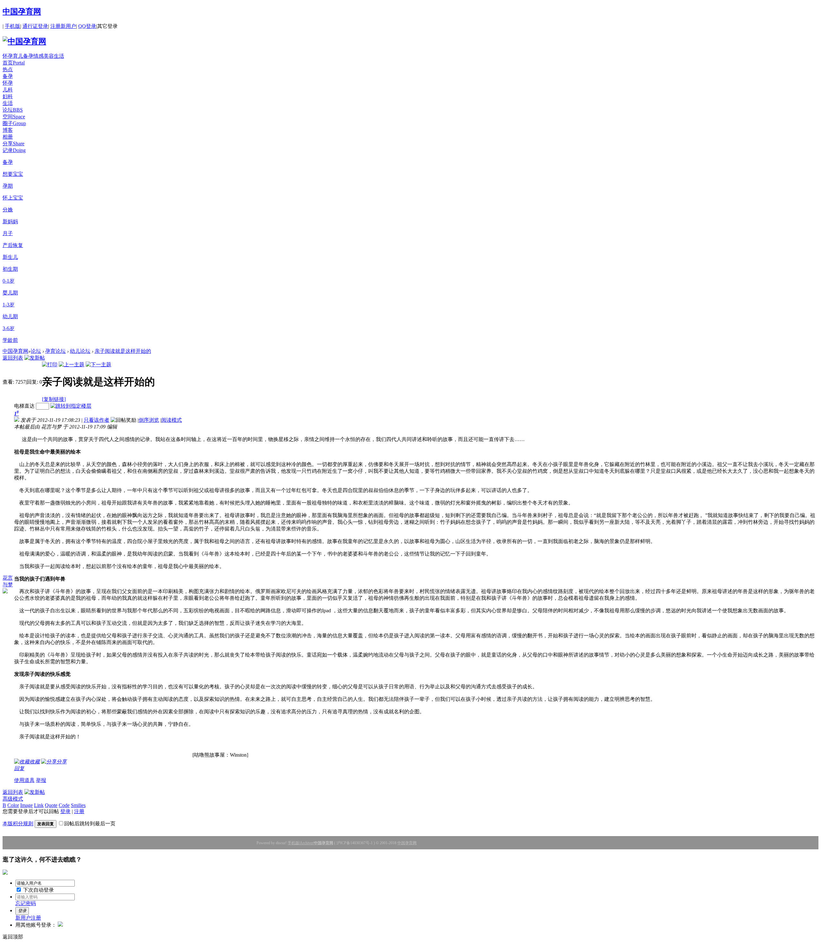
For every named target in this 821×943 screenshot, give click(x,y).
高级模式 (13, 799)
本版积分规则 (18, 823)
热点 (8, 69)
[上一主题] (71, 364)
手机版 (12, 26)
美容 (49, 56)
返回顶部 (13, 936)
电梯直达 (24, 406)
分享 (13, 143)
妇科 (8, 96)
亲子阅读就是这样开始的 (123, 351)
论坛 (13, 110)
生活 (59, 56)
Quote (51, 805)
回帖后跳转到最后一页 (89, 823)
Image (26, 805)
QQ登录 (87, 26)
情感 (38, 56)
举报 (41, 780)
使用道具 (24, 780)
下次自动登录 (38, 890)
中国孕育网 (22, 11)
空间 (14, 116)
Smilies (78, 805)
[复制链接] (54, 399)
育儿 (18, 56)
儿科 (8, 89)
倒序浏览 (149, 420)
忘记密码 (25, 903)
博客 (8, 130)
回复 (19, 768)
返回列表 (13, 358)
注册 (79, 811)
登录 (65, 811)
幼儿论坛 (80, 351)
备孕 (28, 56)
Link (39, 805)
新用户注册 (28, 918)
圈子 (14, 123)
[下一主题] (98, 364)
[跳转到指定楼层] (70, 406)
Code (64, 805)
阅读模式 (171, 420)
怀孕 (8, 56)
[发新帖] (34, 358)
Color (13, 805)
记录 (14, 150)
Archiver (306, 843)
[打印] (49, 364)
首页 (14, 62)
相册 (8, 137)
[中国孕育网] (24, 41)
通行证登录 (35, 26)
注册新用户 (63, 26)
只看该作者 (96, 420)
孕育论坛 (55, 351)
